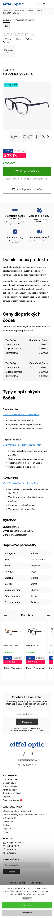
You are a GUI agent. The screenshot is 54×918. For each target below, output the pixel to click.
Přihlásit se (27, 722)
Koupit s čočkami (29, 171)
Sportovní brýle (10, 786)
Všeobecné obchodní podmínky (17, 811)
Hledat (12, 872)
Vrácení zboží (9, 818)
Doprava (7, 828)
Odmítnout (27, 912)
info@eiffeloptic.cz (29, 760)
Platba (5, 832)
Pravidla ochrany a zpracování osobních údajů (24, 814)
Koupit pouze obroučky (29, 189)
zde (42, 894)
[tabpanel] (13, 650)
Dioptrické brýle (10, 779)
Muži (33, 571)
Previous (6, 615)
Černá (34, 583)
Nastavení (27, 899)
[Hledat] (39, 4)
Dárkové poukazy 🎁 (12, 800)
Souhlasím (27, 905)
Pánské (34, 553)
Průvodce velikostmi (24, 20)
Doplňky (6, 796)
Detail (6, 668)
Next (49, 615)
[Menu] (49, 4)
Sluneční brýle (9, 783)
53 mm (34, 590)
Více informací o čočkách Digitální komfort (22, 445)
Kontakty (7, 825)
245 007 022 (29, 765)
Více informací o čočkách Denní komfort (21, 414)
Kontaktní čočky (10, 790)
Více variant (16, 668)
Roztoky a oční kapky (13, 793)
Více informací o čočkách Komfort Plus (20, 483)
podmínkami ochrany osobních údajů (27, 730)
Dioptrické (36, 565)
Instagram (31, 753)
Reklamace (8, 821)
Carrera (34, 577)
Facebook (23, 753)
